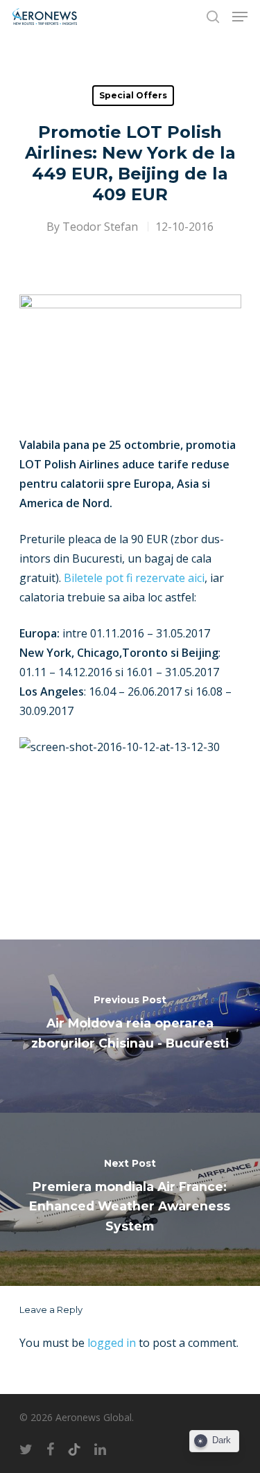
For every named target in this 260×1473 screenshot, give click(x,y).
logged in (111, 1342)
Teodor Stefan (100, 226)
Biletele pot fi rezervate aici (134, 577)
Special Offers (133, 95)
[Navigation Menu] (240, 17)
